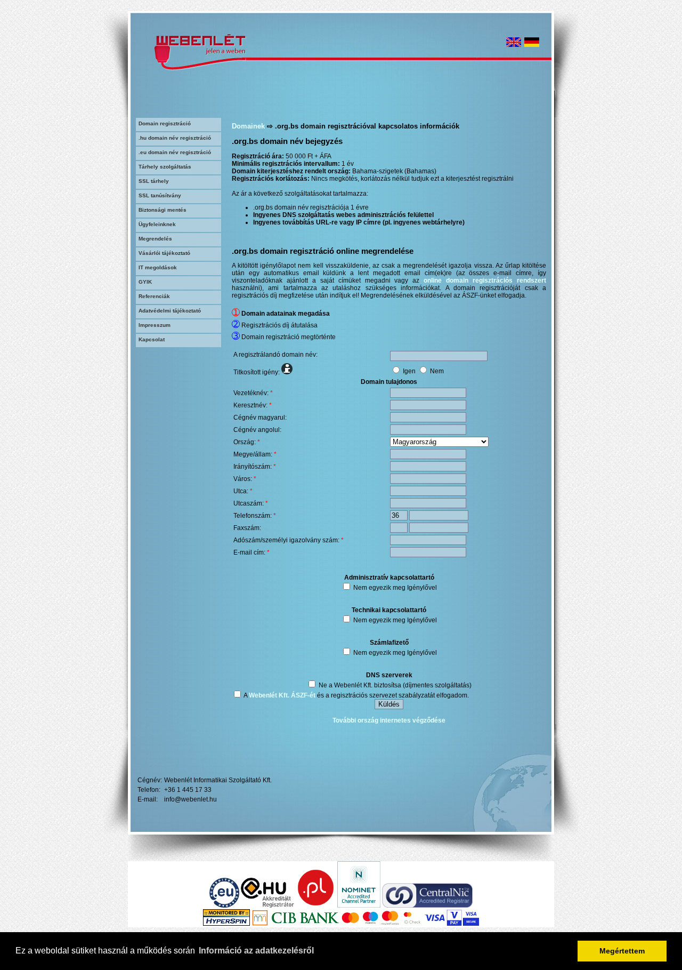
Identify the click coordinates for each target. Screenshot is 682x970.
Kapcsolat (152, 339)
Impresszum (154, 325)
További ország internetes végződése (388, 720)
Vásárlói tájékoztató (164, 253)
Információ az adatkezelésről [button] (256, 950)
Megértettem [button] (622, 951)
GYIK (145, 282)
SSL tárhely (154, 181)
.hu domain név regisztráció (175, 138)
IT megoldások (158, 267)
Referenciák (154, 296)
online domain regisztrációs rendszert (485, 280)
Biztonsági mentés (162, 210)
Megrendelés (155, 239)
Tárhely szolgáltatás (165, 167)
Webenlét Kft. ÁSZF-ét (282, 695)
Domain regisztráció (165, 123)
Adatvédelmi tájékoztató (170, 311)
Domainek (248, 126)
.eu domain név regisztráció (175, 152)
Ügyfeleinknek (157, 224)
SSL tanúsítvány (160, 195)
